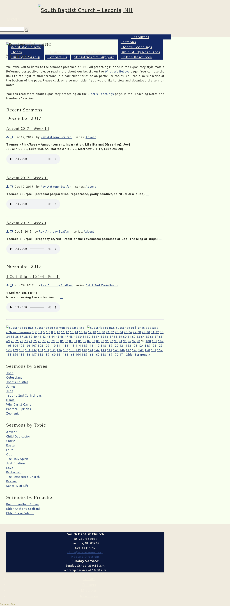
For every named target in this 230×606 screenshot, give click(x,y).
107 (34, 345)
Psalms (11, 481)
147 (128, 350)
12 (67, 332)
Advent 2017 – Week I (26, 223)
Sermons (128, 42)
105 (21, 345)
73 (26, 341)
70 (12, 341)
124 (141, 345)
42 (44, 336)
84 (75, 341)
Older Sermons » (138, 354)
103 (9, 345)
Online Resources (136, 57)
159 (46, 354)
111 (59, 345)
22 (112, 332)
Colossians (14, 377)
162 (65, 354)
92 (111, 341)
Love (9, 467)
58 (116, 336)
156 (28, 354)
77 (44, 341)
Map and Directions (85, 556)
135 (53, 350)
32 (157, 332)
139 (78, 350)
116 (90, 345)
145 (116, 350)
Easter (11, 445)
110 (53, 345)
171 (122, 354)
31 (153, 332)
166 (90, 354)
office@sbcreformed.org (85, 552)
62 (134, 336)
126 (153, 345)
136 (59, 350)
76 (39, 341)
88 (93, 341)
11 (63, 332)
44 (53, 336)
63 (138, 336)
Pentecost (13, 472)
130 (21, 350)
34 (8, 336)
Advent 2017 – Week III (27, 128)
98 (138, 341)
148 (134, 350)
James (11, 386)
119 (109, 345)
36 (17, 336)
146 (122, 350)
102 (161, 341)
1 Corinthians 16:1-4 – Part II (33, 276)
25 (126, 332)
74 (30, 341)
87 (89, 341)
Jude (9, 391)
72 (21, 341)
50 (80, 336)
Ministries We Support (94, 57)
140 (84, 350)
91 (107, 341)
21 (108, 332)
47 (66, 336)
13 (72, 332)
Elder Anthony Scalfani (23, 508)
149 (141, 350)
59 (120, 336)
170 (116, 354)
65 (147, 336)
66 (152, 336)
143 (103, 350)
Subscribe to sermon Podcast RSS (59, 327)
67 (156, 336)
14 (76, 332)
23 (117, 332)
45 (57, 336)
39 (30, 336)
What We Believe (26, 47)
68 (161, 336)
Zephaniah (14, 413)
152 (160, 350)
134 (46, 350)
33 (162, 332)
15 (81, 332)
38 (26, 336)
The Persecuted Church (23, 476)
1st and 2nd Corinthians (24, 395)
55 (102, 336)
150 (147, 350)
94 (120, 341)
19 (99, 332)
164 (78, 354)
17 (90, 332)
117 (97, 345)
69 (8, 341)
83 (71, 341)
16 (85, 332)
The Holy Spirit (17, 458)
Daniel (10, 400)
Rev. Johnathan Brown (22, 504)
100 (148, 341)
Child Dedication (18, 436)
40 (35, 336)
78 (48, 341)
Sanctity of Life (17, 485)
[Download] (7, 137)
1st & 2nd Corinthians (102, 285)
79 (53, 341)
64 (143, 336)
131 (28, 350)
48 (71, 336)
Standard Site (8, 604)
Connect (57, 52)
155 (21, 354)
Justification (15, 463)
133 (40, 350)
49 (75, 336)
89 (98, 341)
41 (39, 336)
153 (9, 354)
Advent (91, 137)
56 (107, 336)
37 (21, 336)
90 (102, 341)
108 (40, 345)
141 (90, 350)
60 (125, 336)
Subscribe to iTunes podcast (137, 327)
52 (89, 336)
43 (48, 336)
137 (65, 350)
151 (153, 350)
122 (128, 345)
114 (78, 345)
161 (59, 354)
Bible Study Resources (140, 52)
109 (46, 345)
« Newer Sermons (18, 332)
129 (15, 350)
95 (125, 341)
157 (34, 354)
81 (62, 341)
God (9, 454)
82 (66, 341)
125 (147, 345)
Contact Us (57, 57)
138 (72, 350)
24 (121, 332)
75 (35, 341)
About (25, 42)
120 (116, 345)
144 (109, 350)
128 (9, 350)
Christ (10, 441)
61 (129, 336)
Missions (94, 52)
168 (103, 354)
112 (65, 345)
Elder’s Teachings (136, 47)
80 (57, 341)
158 (40, 354)
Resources (140, 37)
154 (15, 354)
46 (62, 336)
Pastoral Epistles (18, 409)
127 (160, 345)
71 (17, 341)
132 (34, 350)
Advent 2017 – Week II (27, 178)
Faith (9, 449)
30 (148, 332)
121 (122, 345)
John (9, 373)
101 (154, 341)
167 (97, 354)
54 (98, 336)
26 (130, 332)
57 (111, 336)
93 (116, 341)
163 (72, 354)
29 (144, 332)
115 (84, 345)
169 (109, 354)
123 (134, 345)
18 (94, 332)
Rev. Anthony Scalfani (56, 137)
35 (12, 336)
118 (103, 345)
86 (84, 341)
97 (134, 341)
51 (84, 336)
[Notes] (11, 137)
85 (80, 341)
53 (93, 336)
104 (15, 345)
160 (53, 354)
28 (139, 332)
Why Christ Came (18, 404)
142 (97, 350)
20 (103, 332)
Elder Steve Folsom (20, 513)
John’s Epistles (17, 382)
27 (135, 332)
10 (58, 332)
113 (72, 345)
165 (84, 354)
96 (129, 341)
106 (28, 345)
